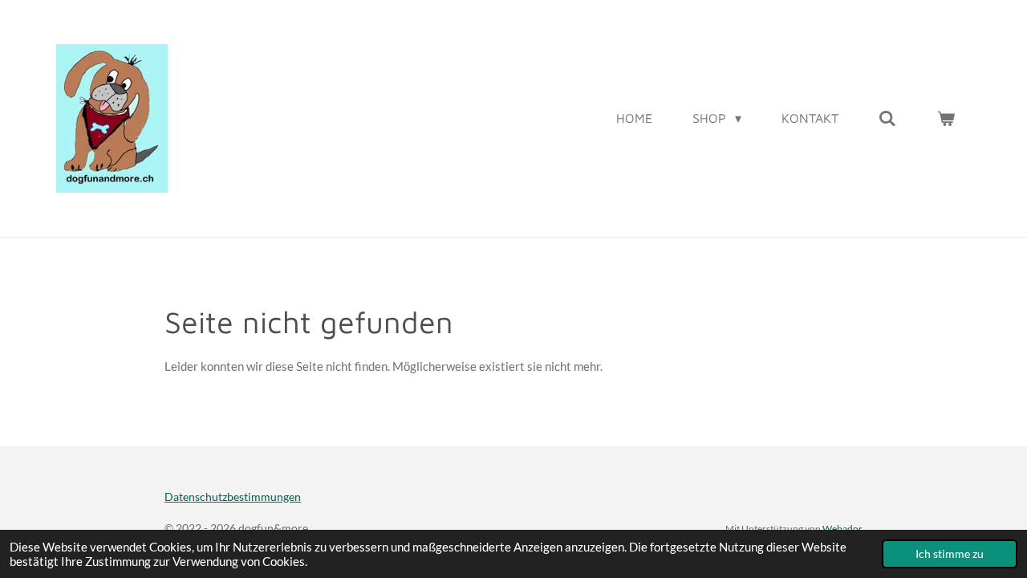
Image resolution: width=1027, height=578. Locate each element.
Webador (842, 528)
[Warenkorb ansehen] (946, 118)
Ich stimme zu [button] (949, 553)
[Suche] (887, 118)
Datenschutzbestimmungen (232, 496)
